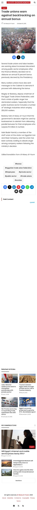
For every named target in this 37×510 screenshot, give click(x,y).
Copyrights (25, 498)
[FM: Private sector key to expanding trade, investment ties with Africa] (9, 402)
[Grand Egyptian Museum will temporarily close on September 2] (6, 463)
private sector (25, 172)
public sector (11, 176)
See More (19, 480)
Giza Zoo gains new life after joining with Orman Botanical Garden (23, 472)
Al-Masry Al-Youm (9, 23)
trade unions (27, 176)
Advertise (10, 498)
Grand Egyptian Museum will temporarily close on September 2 (23, 463)
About (4, 498)
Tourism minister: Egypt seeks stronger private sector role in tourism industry (26, 387)
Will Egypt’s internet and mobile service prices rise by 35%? (15, 452)
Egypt (4, 8)
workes (19, 180)
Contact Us (17, 498)
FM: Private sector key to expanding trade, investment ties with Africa (9, 411)
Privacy (32, 498)
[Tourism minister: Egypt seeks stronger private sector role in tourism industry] (27, 378)
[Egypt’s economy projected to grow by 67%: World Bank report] (27, 402)
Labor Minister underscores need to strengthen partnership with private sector (8, 388)
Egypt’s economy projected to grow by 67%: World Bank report (27, 410)
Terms (18, 501)
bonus (19, 164)
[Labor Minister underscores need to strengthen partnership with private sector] (9, 378)
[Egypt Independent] (18, 2)
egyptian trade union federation (19, 168)
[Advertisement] (18, 285)
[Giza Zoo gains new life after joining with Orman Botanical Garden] (6, 472)
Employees (11, 172)
